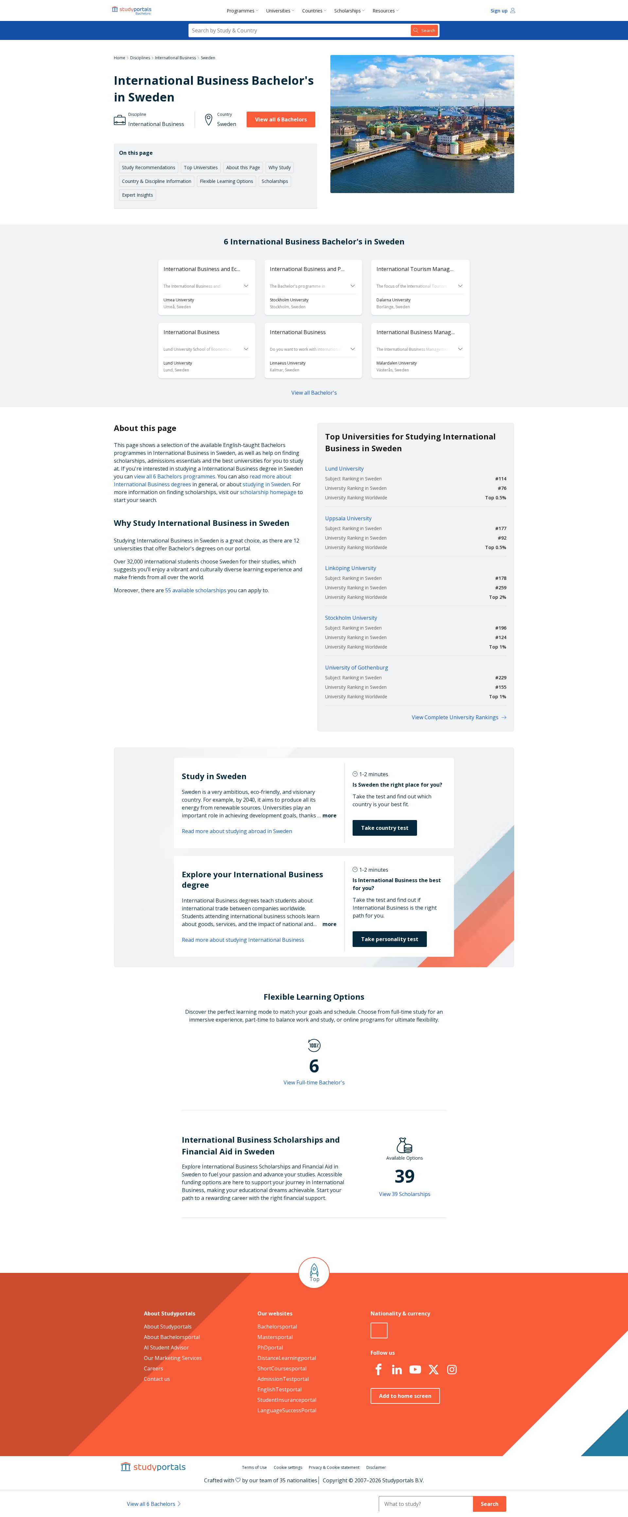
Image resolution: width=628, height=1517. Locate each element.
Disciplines (140, 58)
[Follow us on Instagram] (452, 1370)
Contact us (157, 1379)
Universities (278, 11)
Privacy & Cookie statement (334, 1467)
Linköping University (350, 568)
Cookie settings (288, 1467)
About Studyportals (168, 1326)
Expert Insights (137, 195)
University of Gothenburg (356, 667)
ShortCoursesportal (281, 1368)
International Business (175, 58)
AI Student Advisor (166, 1347)
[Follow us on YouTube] (415, 1370)
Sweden (208, 58)
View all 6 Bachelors (281, 119)
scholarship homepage (268, 492)
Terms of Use (254, 1467)
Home (119, 58)
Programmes (240, 11)
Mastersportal (275, 1337)
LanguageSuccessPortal (286, 1410)
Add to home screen (405, 1396)
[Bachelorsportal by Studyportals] (132, 10)
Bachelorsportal (277, 1326)
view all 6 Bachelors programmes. (175, 476)
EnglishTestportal (279, 1389)
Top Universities (201, 167)
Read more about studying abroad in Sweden (237, 831)
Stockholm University (351, 617)
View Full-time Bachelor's (314, 1082)
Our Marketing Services (173, 1358)
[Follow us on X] (433, 1370)
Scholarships (347, 11)
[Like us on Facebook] (378, 1370)
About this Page (243, 167)
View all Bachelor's (314, 392)
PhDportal (270, 1347)
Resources (384, 11)
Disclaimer (376, 1467)
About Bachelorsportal (172, 1337)
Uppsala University (348, 518)
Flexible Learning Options (226, 181)
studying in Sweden (266, 484)
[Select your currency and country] (379, 1330)
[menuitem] (244, 10)
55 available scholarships (195, 590)
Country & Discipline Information (156, 181)
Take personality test (389, 939)
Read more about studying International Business (243, 939)
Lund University (344, 468)
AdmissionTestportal (283, 1379)
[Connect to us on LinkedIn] (397, 1370)
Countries (312, 11)
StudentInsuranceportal (286, 1399)
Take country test (385, 827)
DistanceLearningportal (286, 1358)
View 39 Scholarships (404, 1194)
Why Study (280, 167)
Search (489, 1504)
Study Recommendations (148, 167)
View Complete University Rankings (455, 717)
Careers (153, 1368)
